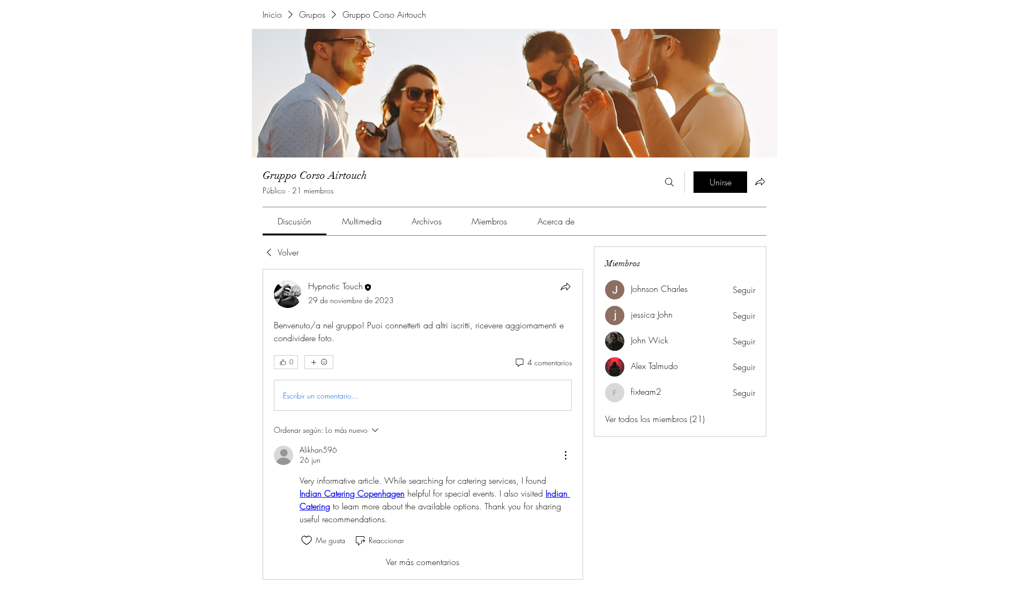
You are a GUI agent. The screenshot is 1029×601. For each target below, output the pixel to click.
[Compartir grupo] (760, 181)
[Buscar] (669, 182)
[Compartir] (565, 286)
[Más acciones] (565, 455)
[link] (294, 221)
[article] (423, 424)
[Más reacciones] (318, 362)
